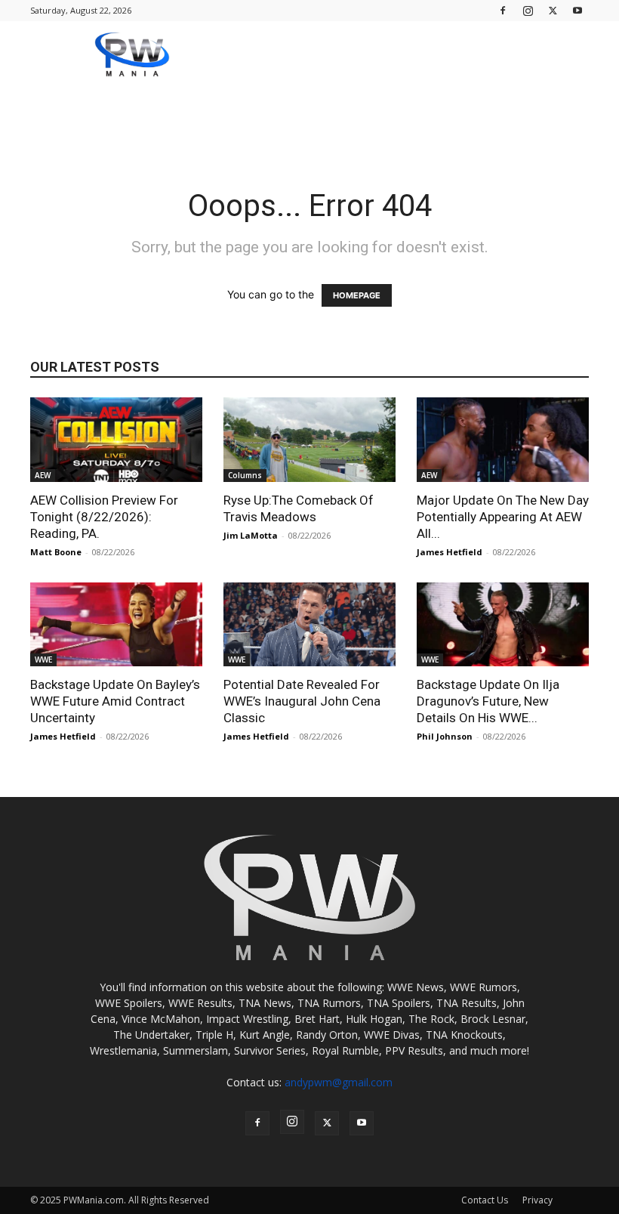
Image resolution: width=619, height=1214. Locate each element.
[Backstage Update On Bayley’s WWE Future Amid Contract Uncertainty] (116, 624)
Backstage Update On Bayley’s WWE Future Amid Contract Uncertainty (115, 701)
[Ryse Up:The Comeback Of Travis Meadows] (309, 439)
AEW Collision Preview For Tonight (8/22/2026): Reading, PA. (104, 517)
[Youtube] (577, 10)
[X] (552, 10)
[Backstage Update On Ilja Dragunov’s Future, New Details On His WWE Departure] (503, 624)
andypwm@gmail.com (339, 1082)
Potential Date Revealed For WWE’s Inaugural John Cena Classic (301, 701)
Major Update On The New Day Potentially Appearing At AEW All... (503, 517)
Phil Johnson (445, 736)
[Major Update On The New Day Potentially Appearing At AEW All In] (503, 439)
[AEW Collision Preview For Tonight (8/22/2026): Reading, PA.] (116, 439)
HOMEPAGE (356, 295)
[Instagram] (527, 10)
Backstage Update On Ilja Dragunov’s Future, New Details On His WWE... (488, 701)
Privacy (537, 1200)
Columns (245, 475)
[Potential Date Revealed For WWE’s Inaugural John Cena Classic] (309, 624)
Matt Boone (56, 552)
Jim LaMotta (250, 535)
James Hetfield (449, 552)
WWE (43, 659)
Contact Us (484, 1200)
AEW (43, 475)
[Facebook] (502, 10)
